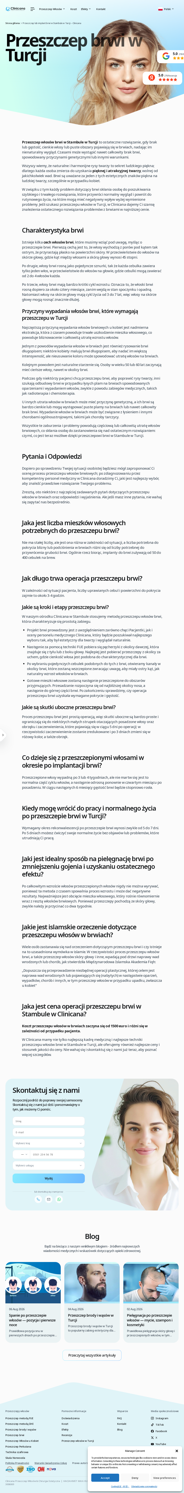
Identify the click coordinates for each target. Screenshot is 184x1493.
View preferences (164, 1478)
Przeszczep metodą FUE (19, 1418)
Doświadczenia (70, 1418)
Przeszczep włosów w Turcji (78, 1441)
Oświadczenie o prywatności (144, 1486)
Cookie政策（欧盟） (120, 1486)
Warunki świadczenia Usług (50, 1463)
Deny (135, 1478)
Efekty (65, 1429)
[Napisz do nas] (49, 1199)
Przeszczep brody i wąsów (20, 1429)
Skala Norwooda (15, 1458)
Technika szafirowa (16, 1452)
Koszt (73, 9)
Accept (105, 1478)
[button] (177, 1451)
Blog (119, 1429)
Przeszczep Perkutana (18, 1446)
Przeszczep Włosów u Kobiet (22, 1441)
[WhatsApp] (59, 1199)
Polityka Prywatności (17, 1463)
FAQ (119, 1418)
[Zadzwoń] (38, 1199)
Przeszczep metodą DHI (19, 1423)
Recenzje (67, 1435)
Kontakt (100, 9)
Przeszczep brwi (14, 1435)
